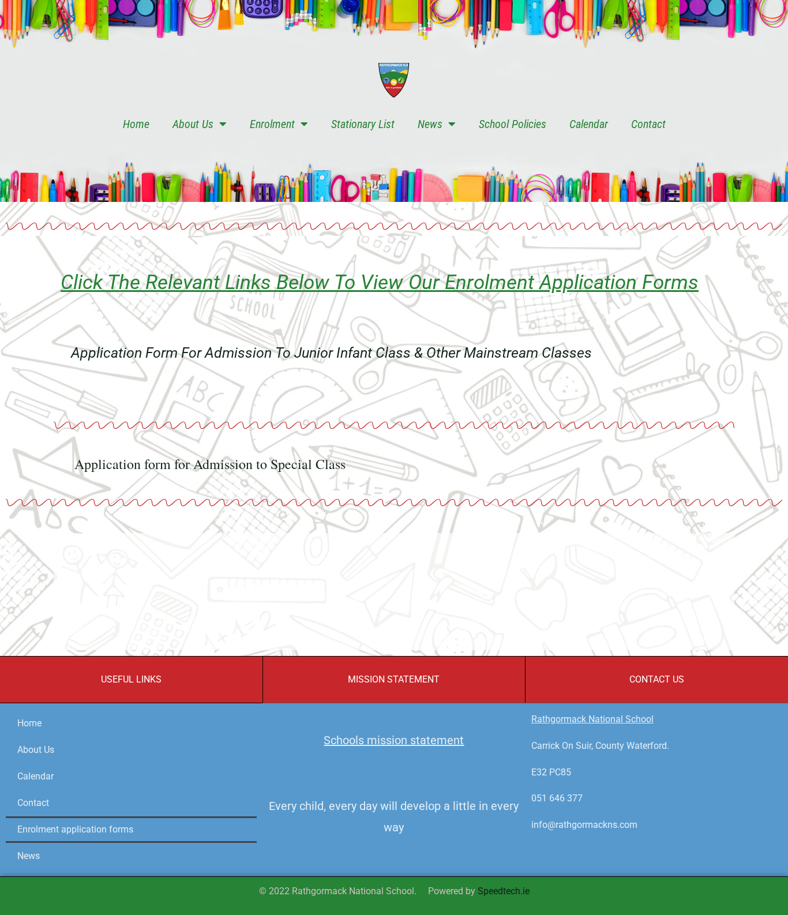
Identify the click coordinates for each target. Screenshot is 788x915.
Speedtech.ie (504, 891)
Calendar (588, 124)
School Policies (512, 124)
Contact (648, 124)
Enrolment (272, 124)
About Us (192, 124)
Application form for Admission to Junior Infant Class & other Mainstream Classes (331, 352)
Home (136, 124)
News (430, 124)
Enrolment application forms (75, 829)
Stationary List (363, 124)
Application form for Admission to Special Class (210, 464)
